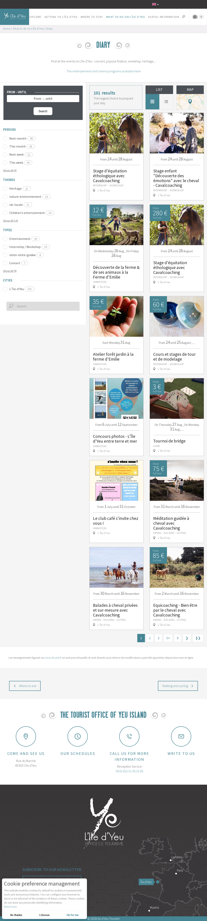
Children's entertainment (30, 213)
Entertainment (23, 239)
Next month (21, 138)
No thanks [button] (16, 915)
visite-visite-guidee (25, 255)
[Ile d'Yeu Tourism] (103, 824)
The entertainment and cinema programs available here (104, 71)
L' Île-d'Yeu (20, 289)
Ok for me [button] (73, 915)
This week (19, 162)
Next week (19, 154)
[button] (35, 17)
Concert (17, 263)
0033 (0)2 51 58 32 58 (129, 771)
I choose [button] (44, 915)
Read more (10, 906)
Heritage (18, 188)
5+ (168, 638)
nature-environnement (28, 196)
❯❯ (198, 638)
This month (20, 146)
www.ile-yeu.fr (53, 657)
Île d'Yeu (146, 882)
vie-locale (19, 205)
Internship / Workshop (28, 247)
